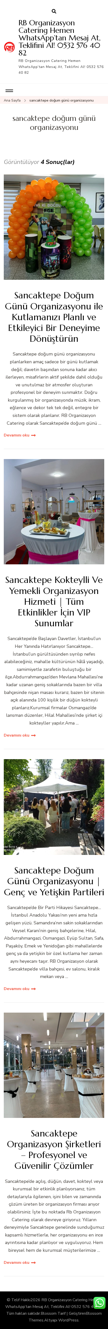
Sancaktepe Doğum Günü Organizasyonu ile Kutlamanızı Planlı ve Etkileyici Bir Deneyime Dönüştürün (54, 317)
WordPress (68, 1320)
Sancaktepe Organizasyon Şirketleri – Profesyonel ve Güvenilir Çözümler (54, 1149)
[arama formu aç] (54, 11)
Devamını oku (16, 435)
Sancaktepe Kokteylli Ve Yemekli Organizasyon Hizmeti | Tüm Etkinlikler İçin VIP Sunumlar (54, 601)
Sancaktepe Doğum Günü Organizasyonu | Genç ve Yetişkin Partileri (54, 881)
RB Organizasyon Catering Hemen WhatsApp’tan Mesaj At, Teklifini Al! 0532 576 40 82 (59, 37)
